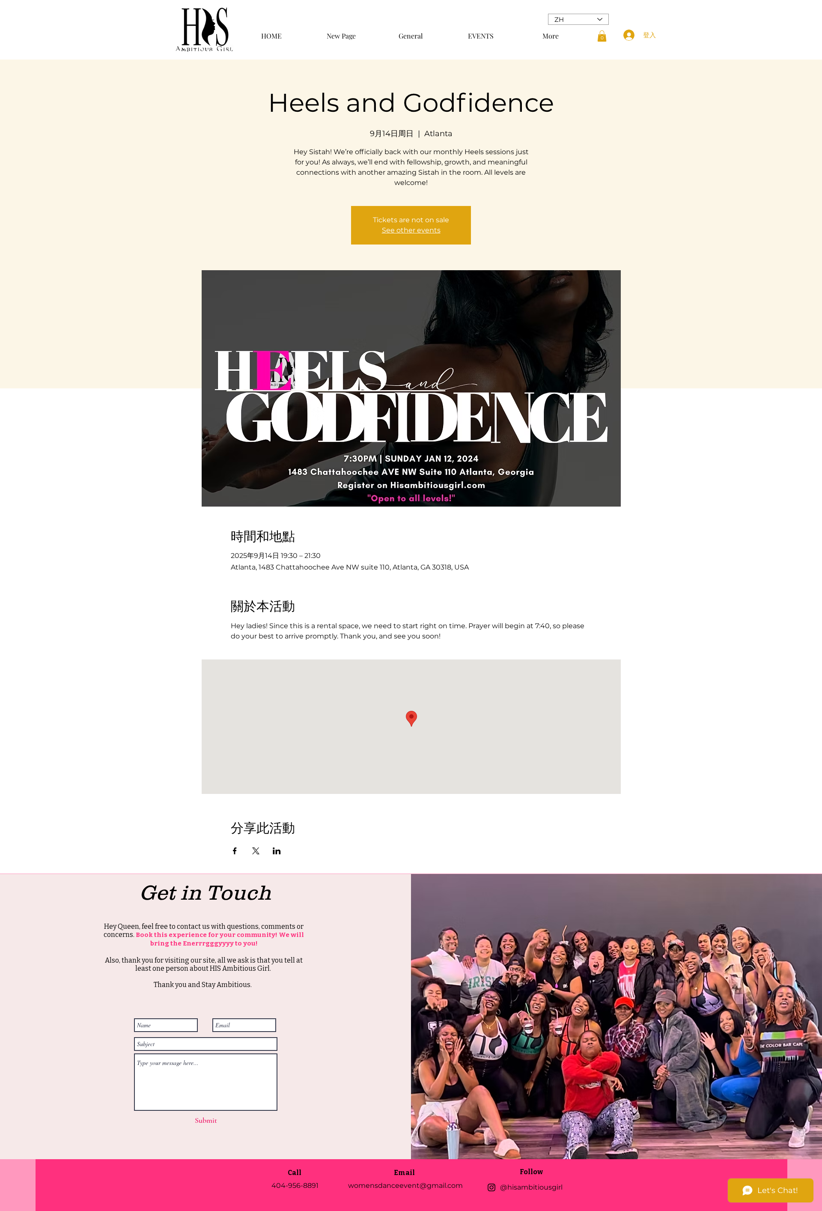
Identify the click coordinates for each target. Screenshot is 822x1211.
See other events (411, 230)
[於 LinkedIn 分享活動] (277, 850)
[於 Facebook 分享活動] (235, 850)
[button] (602, 36)
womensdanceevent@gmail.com (405, 1185)
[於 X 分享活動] (256, 850)
